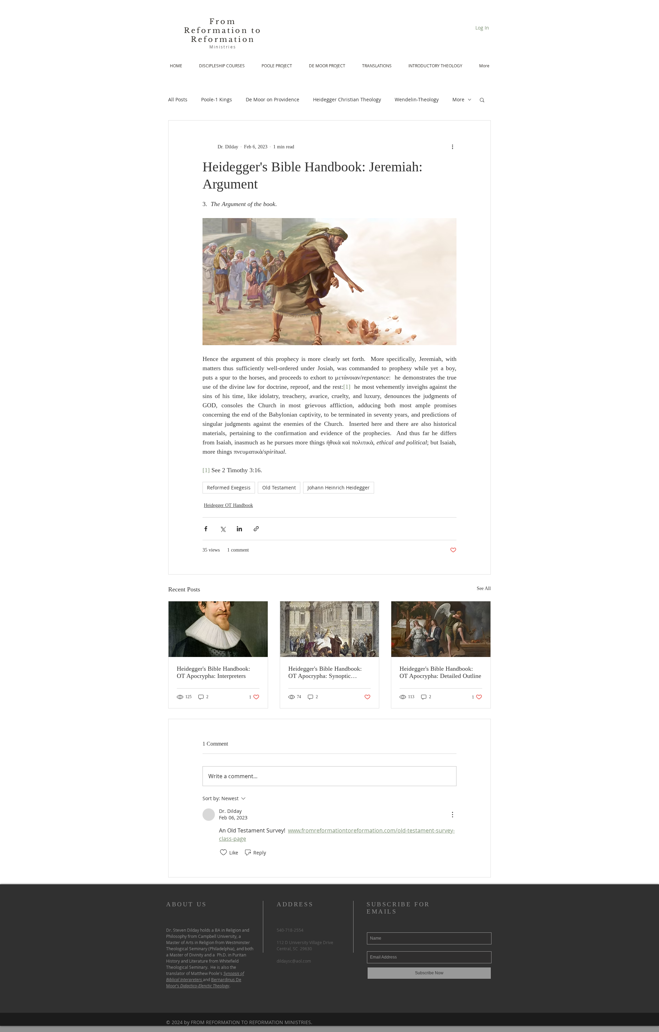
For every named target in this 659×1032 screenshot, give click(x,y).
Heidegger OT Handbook (228, 505)
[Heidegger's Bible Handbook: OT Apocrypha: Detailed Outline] (440, 629)
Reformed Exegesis (229, 487)
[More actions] (452, 147)
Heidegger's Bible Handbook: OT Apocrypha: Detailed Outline (440, 672)
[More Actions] (452, 814)
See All (484, 588)
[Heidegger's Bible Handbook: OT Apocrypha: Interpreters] (218, 629)
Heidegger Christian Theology (347, 99)
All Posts (177, 99)
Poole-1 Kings (216, 99)
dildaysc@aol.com (294, 961)
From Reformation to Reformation (223, 30)
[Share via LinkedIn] (239, 528)
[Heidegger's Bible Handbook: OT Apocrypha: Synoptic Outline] (329, 629)
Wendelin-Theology (417, 99)
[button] (482, 99)
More (458, 99)
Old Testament (279, 487)
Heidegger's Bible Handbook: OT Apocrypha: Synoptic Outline (325, 672)
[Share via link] (256, 528)
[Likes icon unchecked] (223, 852)
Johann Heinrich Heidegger (339, 487)
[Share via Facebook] (206, 528)
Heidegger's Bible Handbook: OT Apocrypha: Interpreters (213, 672)
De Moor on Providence (272, 99)
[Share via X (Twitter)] (222, 528)
